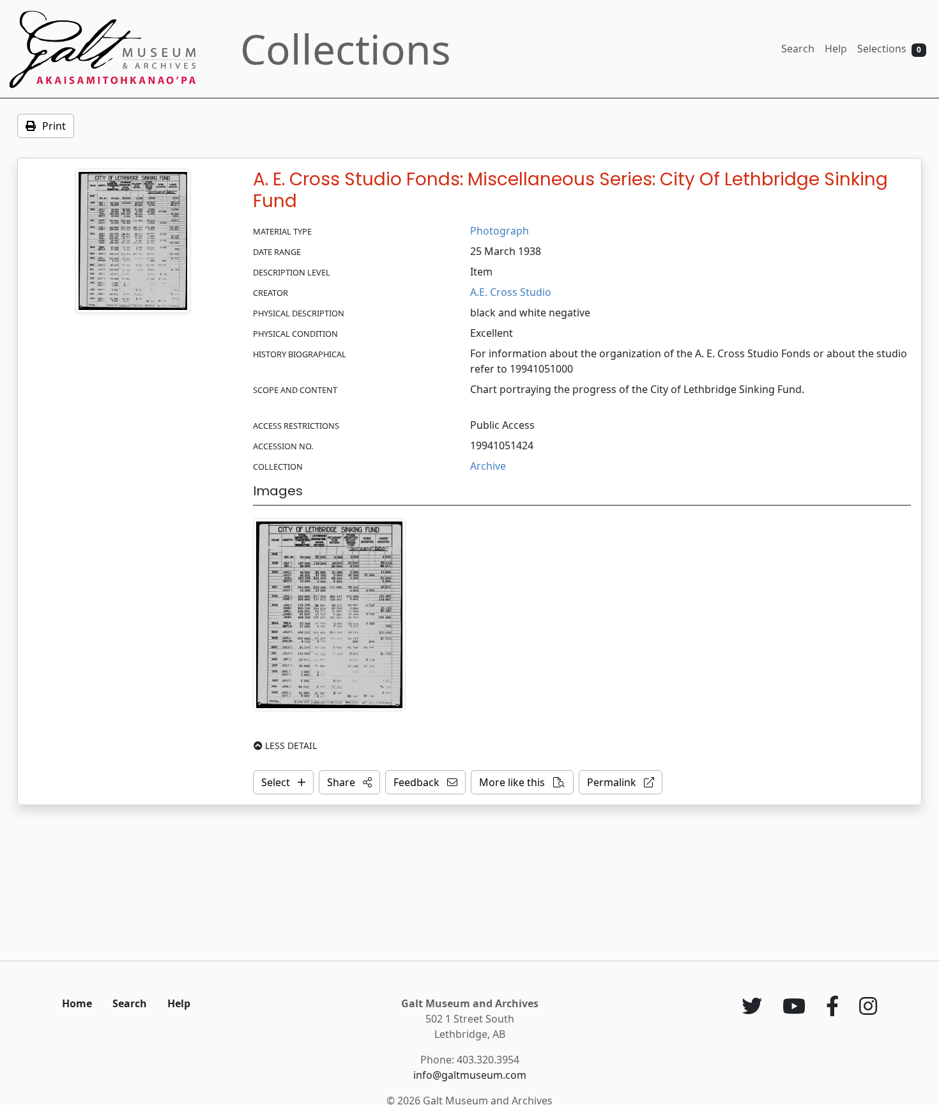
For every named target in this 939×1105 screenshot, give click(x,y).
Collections (345, 49)
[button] (349, 782)
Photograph (499, 231)
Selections (889, 49)
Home (77, 1003)
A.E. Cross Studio (510, 292)
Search (797, 49)
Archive (488, 466)
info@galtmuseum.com (469, 1075)
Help (836, 49)
